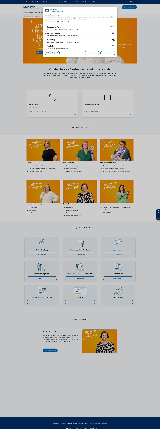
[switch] (113, 33)
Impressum (64, 21)
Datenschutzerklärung (51, 21)
